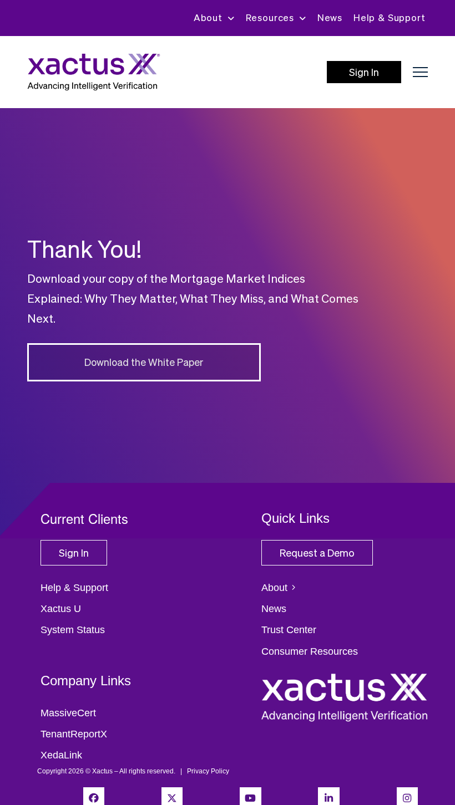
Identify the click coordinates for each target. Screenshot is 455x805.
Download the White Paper (144, 361)
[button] (420, 72)
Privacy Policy (208, 771)
